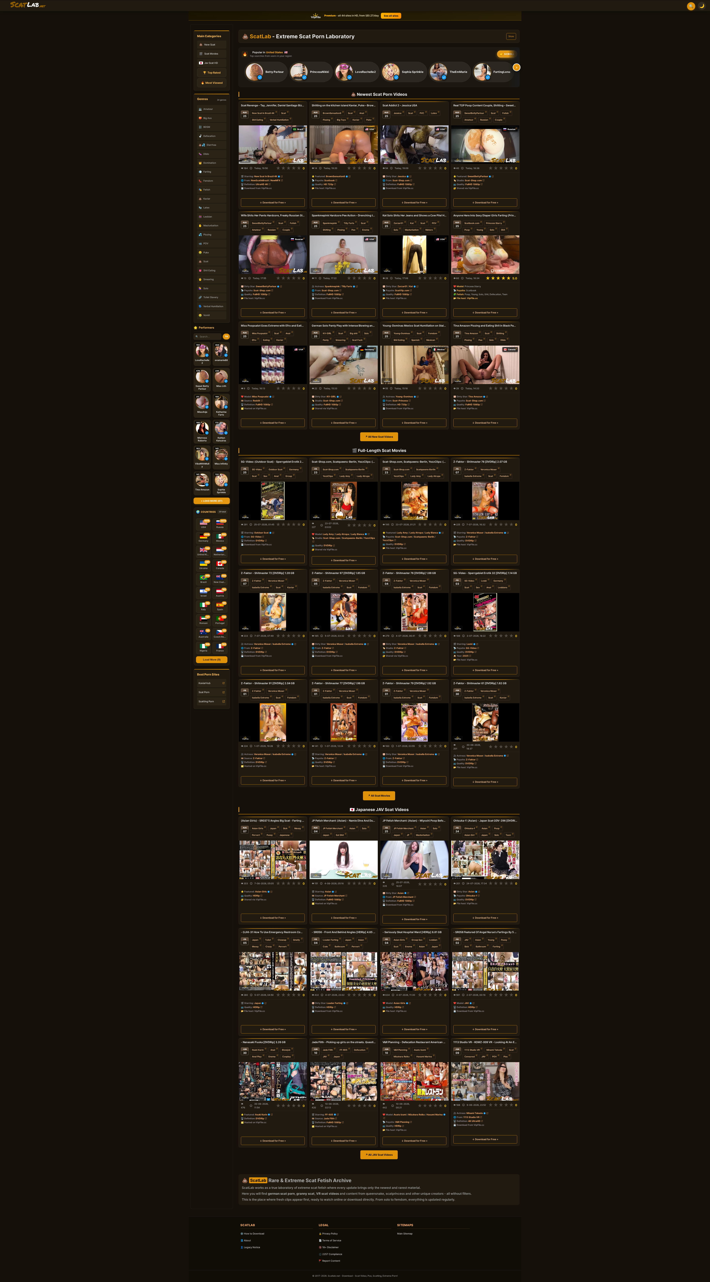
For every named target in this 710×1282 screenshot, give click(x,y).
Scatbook (329, 180)
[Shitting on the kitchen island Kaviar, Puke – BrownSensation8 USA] (344, 144)
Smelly (296, 940)
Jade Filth (328, 1050)
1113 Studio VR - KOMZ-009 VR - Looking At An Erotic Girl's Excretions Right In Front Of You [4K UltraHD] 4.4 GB (485, 1042)
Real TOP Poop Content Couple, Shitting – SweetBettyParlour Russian (485, 105)
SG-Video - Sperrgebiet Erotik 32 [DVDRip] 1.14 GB (485, 573)
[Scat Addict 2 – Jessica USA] (414, 144)
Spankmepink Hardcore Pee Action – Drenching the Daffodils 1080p (344, 215)
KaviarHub (204, 683)
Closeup (282, 940)
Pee (353, 230)
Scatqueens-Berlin (355, 469)
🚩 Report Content (329, 1260)
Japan (273, 828)
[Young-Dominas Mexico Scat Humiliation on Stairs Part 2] (414, 365)
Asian (352, 828)
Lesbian (433, 940)
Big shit (353, 333)
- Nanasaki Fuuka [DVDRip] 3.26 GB (263, 1042)
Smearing (340, 340)
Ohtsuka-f (469, 828)
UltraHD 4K (262, 184)
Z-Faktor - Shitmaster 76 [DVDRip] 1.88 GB (409, 573)
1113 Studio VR (472, 1050)
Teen (508, 835)
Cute (325, 946)
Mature (429, 230)
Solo (396, 230)
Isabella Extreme (472, 476)
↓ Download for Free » (273, 202)
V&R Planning (400, 1050)
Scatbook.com (471, 223)
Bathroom (340, 946)
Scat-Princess (400, 400)
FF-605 (343, 1050)
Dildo (503, 340)
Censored (469, 1056)
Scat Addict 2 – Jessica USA (400, 105)
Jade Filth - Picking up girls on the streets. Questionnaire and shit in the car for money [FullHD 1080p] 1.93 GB (344, 1042)
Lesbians (502, 587)
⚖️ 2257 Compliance (330, 1254)
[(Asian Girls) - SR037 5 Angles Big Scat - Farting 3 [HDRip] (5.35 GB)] (273, 860)
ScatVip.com (402, 290)
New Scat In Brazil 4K (263, 113)
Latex (434, 113)
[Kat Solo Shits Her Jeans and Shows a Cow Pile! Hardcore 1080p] (414, 254)
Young (479, 230)
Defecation (359, 1050)
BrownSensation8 (332, 113)
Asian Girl (469, 835)
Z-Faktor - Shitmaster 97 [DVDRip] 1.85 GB (338, 573)
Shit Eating (257, 120)
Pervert (256, 835)
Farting (496, 946)
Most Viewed (212, 82)
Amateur (468, 120)
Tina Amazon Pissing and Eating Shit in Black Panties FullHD (485, 325)
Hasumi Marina (424, 1056)
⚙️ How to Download (252, 1233)
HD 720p (328, 184)
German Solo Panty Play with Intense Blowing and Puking (344, 325)
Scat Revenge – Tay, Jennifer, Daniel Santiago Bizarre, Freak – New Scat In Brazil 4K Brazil (273, 105)
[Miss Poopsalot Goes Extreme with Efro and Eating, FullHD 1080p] (273, 365)
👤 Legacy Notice (250, 1247)
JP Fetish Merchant (333, 828)
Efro (254, 340)
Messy (297, 828)
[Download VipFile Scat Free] (28, 5)
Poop (467, 230)
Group (288, 476)
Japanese (285, 835)
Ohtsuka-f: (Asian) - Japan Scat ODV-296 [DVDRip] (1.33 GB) (485, 820)
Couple (498, 120)
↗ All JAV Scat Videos (379, 1154)
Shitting (327, 230)
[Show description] (251, 168)
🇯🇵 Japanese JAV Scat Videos (379, 809)
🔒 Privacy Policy (328, 1233)
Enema (365, 230)
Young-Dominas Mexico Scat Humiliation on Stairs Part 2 (414, 325)
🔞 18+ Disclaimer (329, 1247)
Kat (412, 223)
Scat (283, 113)
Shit (503, 230)
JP (408, 835)
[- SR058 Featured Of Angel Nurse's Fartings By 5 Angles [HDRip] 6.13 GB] (485, 971)
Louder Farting (330, 940)
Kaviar (356, 120)
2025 (466, 655)
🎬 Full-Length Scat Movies (379, 450)
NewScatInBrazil (260, 180)
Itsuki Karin (258, 1050)
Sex (265, 476)
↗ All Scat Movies (379, 795)
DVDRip (260, 540)
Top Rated (212, 72)
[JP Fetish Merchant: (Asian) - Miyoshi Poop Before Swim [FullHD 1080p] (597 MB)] (414, 860)
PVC (422, 113)
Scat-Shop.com (401, 180)
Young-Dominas (402, 333)
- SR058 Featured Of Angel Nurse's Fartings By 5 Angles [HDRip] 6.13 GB (485, 932)
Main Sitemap (405, 1233)
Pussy (270, 835)
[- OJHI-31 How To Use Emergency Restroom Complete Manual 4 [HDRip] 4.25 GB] (273, 971)
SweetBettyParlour (474, 113)
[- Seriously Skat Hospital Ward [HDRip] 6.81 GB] (414, 971)
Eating (266, 340)
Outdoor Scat (275, 469)
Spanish (415, 340)
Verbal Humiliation (279, 120)
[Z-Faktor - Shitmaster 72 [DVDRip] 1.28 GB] (273, 612)
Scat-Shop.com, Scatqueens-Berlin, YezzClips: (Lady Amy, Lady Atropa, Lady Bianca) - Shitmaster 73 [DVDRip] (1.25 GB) (414, 461)
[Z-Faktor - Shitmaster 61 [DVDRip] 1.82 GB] (485, 722)
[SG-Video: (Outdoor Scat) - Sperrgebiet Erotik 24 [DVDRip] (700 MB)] (273, 501)
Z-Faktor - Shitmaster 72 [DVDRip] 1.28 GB (267, 573)
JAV (466, 940)
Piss (505, 1056)
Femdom (432, 333)
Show (511, 36)
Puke (368, 120)
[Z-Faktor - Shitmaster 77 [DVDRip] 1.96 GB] (344, 722)
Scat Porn (204, 692)
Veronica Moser (489, 469)
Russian (484, 120)
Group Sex (417, 940)
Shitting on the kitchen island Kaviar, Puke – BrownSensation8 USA (344, 105)
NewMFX (275, 180)
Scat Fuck (357, 340)
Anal (361, 113)
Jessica (397, 113)
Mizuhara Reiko (402, 1056)
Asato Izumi (420, 1050)
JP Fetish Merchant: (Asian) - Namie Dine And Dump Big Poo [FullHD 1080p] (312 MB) (344, 820)
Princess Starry (494, 223)
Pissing (326, 120)
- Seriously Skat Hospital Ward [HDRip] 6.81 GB (412, 932)
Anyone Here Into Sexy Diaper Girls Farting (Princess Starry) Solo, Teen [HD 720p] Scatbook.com (485, 215)
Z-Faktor (469, 469)
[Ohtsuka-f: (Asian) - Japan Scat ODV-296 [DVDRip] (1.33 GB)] (485, 860)
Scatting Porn (206, 701)
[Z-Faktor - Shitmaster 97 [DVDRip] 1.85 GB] (344, 612)
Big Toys (341, 120)
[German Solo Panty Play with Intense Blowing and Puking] (344, 365)
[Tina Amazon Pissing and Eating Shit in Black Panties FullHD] (485, 365)
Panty (326, 340)
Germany (294, 469)
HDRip (256, 895)
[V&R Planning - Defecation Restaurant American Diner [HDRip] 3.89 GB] (414, 1081)
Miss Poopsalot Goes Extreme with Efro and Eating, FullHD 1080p (273, 325)
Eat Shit (340, 835)
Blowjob (286, 1050)
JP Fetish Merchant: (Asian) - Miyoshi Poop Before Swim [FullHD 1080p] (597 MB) (414, 820)
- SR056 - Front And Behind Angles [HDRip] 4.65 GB (344, 932)
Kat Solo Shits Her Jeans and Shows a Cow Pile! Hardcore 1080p (414, 215)
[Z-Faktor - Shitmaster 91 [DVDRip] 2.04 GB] (273, 722)
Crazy (269, 946)
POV (434, 223)
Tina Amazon (471, 333)
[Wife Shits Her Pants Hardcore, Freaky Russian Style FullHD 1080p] (273, 254)
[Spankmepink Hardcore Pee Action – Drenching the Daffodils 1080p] (344, 254)
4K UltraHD (474, 1121)
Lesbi (484, 581)
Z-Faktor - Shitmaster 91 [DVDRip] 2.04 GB (268, 683)
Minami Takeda (494, 1050)
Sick (285, 828)
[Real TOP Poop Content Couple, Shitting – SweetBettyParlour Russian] (485, 144)
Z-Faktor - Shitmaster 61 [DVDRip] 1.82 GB (479, 683)
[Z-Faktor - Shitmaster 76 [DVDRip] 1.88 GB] (414, 612)
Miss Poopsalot (259, 333)
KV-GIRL (327, 333)
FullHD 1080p (404, 184)
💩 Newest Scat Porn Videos (379, 94)
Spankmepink (330, 223)
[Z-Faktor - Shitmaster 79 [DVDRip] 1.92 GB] (414, 722)
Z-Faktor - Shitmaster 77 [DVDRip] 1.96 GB (338, 683)
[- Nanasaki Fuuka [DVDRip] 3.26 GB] (273, 1081)
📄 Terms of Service (330, 1240)
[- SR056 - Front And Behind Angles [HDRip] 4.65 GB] (344, 971)
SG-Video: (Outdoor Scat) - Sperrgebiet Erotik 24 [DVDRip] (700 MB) (273, 461)
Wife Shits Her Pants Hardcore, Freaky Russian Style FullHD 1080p (273, 215)
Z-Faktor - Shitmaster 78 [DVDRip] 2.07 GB (480, 461)
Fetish (505, 113)
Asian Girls (257, 828)
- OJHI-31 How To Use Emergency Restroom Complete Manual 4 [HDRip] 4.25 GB (273, 932)
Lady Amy (345, 476)
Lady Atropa (363, 476)
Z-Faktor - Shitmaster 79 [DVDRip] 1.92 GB (409, 683)
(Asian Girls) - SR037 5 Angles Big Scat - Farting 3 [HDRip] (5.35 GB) (273, 820)
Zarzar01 (398, 223)
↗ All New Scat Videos (379, 436)
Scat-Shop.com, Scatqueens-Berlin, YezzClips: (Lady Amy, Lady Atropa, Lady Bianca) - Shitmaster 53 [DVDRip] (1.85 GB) (344, 461)
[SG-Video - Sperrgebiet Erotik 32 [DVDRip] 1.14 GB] (485, 612)
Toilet (268, 940)
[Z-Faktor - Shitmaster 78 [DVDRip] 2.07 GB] (485, 501)
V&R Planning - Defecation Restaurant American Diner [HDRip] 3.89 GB (414, 1042)
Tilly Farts (349, 223)
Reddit (256, 400)
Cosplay (286, 1056)
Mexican (430, 340)
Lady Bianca (357, 534)
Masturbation (412, 230)
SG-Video (257, 469)
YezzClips (328, 476)
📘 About (245, 1240)
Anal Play (257, 1056)
